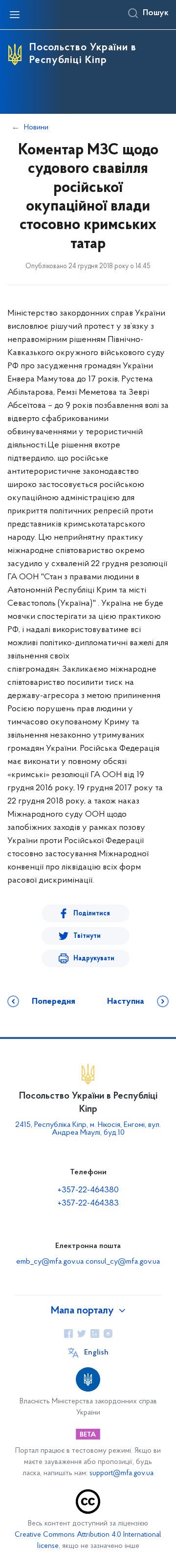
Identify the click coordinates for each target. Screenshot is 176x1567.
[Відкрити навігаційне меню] (15, 15)
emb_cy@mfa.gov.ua (50, 1262)
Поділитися (91, 913)
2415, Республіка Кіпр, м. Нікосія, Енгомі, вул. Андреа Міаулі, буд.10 (88, 1129)
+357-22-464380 (88, 1190)
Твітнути (87, 936)
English (96, 1352)
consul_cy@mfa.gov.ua (123, 1262)
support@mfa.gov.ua (121, 1473)
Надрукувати (93, 958)
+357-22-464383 (88, 1203)
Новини (36, 127)
